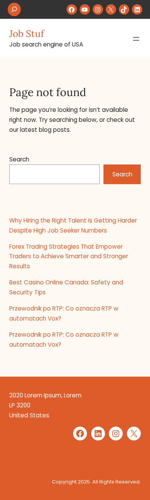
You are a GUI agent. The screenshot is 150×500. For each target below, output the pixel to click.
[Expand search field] (14, 9)
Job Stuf (26, 33)
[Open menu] (136, 38)
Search (19, 159)
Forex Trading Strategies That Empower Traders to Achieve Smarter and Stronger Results (68, 257)
